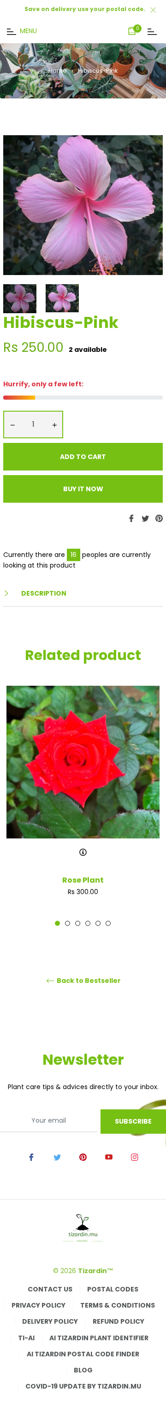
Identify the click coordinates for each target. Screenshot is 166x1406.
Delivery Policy (50, 1321)
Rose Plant (83, 880)
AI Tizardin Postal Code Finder (83, 1354)
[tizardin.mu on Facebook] (31, 1156)
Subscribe (133, 1121)
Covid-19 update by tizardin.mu (83, 1386)
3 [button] (77, 923)
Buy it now (83, 489)
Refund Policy (118, 1321)
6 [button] (108, 923)
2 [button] (67, 923)
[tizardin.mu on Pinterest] (83, 1156)
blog (83, 1370)
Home (57, 70)
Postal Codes (112, 1289)
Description (43, 593)
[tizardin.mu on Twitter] (57, 1156)
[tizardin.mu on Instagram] (134, 1156)
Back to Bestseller (88, 981)
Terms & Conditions (117, 1305)
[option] (83, 806)
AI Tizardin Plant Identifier (98, 1338)
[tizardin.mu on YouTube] (109, 1156)
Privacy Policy (38, 1305)
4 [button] (87, 923)
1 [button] (57, 923)
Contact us (50, 1289)
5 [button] (98, 923)
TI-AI (26, 1338)
